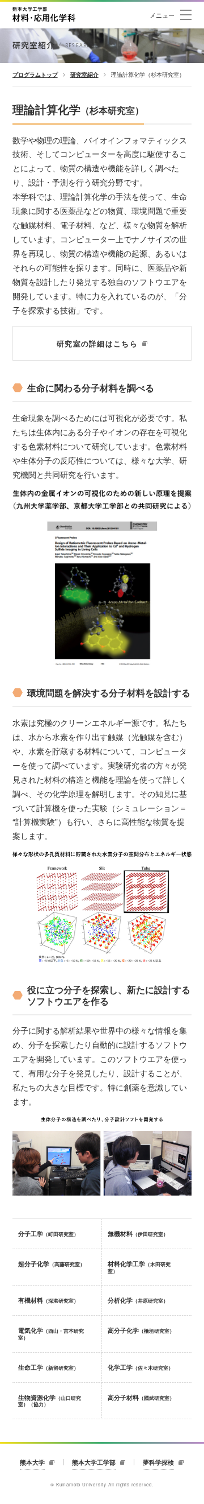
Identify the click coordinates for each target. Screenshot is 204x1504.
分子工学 (48, 1233)
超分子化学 (51, 1263)
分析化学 (138, 1300)
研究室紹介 (84, 74)
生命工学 (48, 1367)
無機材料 (138, 1233)
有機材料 (48, 1300)
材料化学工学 (139, 1267)
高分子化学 (141, 1330)
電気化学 (51, 1333)
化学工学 (140, 1367)
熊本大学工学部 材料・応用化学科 (43, 14)
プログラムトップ (35, 74)
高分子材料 (141, 1397)
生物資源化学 (49, 1400)
